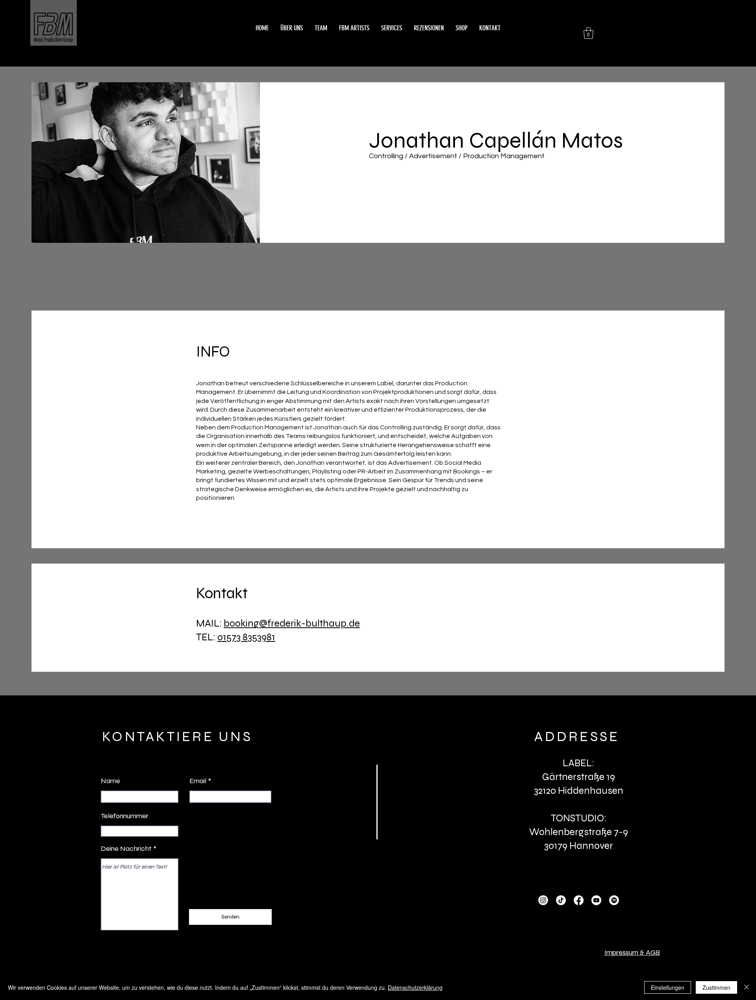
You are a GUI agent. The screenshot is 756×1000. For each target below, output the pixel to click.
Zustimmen (716, 987)
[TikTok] (561, 900)
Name (110, 780)
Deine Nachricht (126, 848)
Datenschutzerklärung (415, 987)
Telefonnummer (124, 815)
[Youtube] (596, 900)
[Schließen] (746, 987)
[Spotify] (614, 900)
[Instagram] (543, 900)
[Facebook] (579, 900)
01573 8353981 (246, 637)
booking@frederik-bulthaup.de (292, 623)
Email (197, 780)
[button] (588, 33)
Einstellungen (667, 987)
